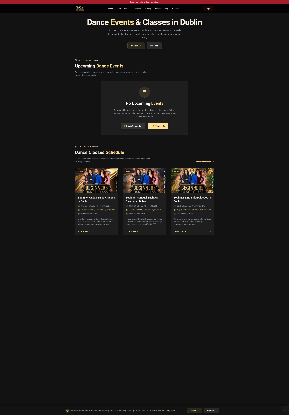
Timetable (137, 9)
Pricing (148, 9)
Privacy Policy (170, 410)
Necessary (211, 410)
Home (110, 9)
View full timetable (203, 162)
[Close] (284, 410)
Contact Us (160, 126)
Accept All (194, 410)
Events (158, 9)
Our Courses (122, 9)
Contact (175, 9)
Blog (166, 9)
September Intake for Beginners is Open (144, 2)
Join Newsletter (135, 126)
